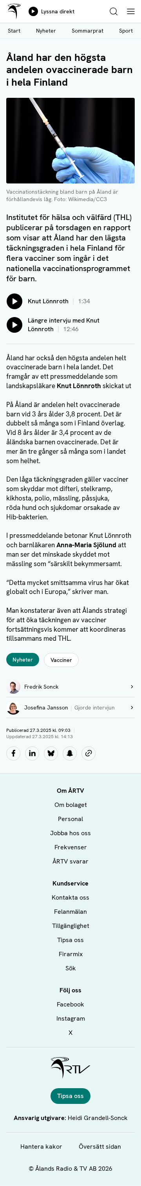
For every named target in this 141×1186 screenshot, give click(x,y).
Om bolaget (70, 805)
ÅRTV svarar (70, 861)
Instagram (70, 1018)
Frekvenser (70, 847)
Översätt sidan (100, 1146)
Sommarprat (87, 30)
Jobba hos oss (70, 833)
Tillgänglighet (70, 926)
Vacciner (61, 660)
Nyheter (46, 30)
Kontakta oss (70, 897)
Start (14, 30)
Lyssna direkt (57, 11)
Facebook (70, 1004)
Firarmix (71, 954)
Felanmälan (70, 911)
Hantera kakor (41, 1146)
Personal (70, 819)
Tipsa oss (70, 940)
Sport (126, 30)
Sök (70, 968)
